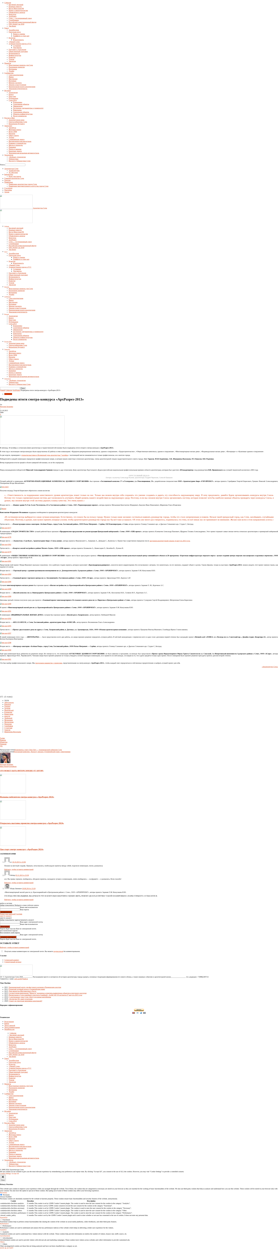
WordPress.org (9, 1029)
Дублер (11, 137)
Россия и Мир (9, 118)
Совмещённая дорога (16, 139)
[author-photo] (5, 762)
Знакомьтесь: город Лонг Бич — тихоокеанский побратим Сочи (38, 750)
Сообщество (8, 73)
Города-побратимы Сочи (18, 122)
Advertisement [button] (5, 1236)
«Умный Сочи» (14, 42)
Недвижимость (14, 53)
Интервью (12, 81)
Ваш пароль (24, 910)
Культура (12, 38)
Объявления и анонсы (17, 12)
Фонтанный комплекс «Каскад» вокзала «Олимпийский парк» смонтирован (42, 752)
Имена (11, 77)
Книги (11, 94)
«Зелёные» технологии (17, 157)
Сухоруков (8, 728)
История (7, 90)
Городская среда (15, 32)
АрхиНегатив (14, 30)
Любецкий (8, 718)
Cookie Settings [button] (5, 1173)
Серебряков (8, 726)
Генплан (7, 180)
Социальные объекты (21, 112)
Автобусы (12, 128)
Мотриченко (9, 722)
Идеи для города (15, 176)
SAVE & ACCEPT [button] (6, 1248)
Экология (12, 61)
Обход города (14, 135)
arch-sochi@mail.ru (21, 979)
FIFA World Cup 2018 (16, 24)
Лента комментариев (12, 1027)
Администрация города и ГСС (20, 44)
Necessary (6, 1195)
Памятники (8, 182)
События (7, 3)
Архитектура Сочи (11, 169)
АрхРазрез (12, 16)
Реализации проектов (17, 67)
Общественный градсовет (18, 51)
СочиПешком (14, 20)
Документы (17, 48)
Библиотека (8, 174)
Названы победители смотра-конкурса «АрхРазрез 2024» (27, 797)
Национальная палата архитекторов (22, 87)
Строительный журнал (12, 962)
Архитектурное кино (16, 120)
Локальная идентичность (18, 89)
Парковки (12, 147)
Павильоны (17, 110)
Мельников (8, 720)
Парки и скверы (19, 34)
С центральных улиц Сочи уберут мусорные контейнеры (30, 997)
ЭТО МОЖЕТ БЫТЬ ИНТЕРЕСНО (14, 771)
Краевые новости (15, 6)
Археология (13, 92)
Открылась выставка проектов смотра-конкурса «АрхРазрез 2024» (32, 823)
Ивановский (9, 710)
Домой (2, 390)
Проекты (7, 63)
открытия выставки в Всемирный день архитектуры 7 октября (44, 455)
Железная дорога (15, 130)
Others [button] (2, 1242)
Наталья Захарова (6, 407)
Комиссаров (8, 714)
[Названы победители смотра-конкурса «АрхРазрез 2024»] (13, 793)
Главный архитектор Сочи (14, 178)
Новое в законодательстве (18, 10)
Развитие (12, 57)
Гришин (7, 706)
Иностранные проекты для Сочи (21, 65)
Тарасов (7, 730)
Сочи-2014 (13, 100)
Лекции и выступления (17, 85)
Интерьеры (13, 69)
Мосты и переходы (16, 145)
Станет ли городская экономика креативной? (25, 1001)
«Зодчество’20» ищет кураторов (20, 999)
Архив (6, 192)
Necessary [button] (3, 1193)
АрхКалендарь (14, 170)
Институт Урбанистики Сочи (20, 161)
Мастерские (13, 79)
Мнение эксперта (15, 83)
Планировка (17, 102)
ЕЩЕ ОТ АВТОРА (36, 771)
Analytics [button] (3, 1230)
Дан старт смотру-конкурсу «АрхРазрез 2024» (22, 849)
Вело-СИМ (13, 132)
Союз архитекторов (16, 75)
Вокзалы (12, 133)
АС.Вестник (13, 172)
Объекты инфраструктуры (23, 114)
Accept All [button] (15, 1173)
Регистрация (9, 1022)
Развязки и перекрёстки (17, 143)
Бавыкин (7, 704)
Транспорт (8, 126)
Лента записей (9, 1025)
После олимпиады (20, 116)
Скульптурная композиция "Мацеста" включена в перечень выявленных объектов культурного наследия (47, 993)
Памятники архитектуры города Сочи (23, 184)
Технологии (8, 155)
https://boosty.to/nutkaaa (8, 766)
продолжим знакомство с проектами (48, 663)
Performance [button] (4, 1224)
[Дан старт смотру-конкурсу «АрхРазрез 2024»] (13, 845)
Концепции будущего (17, 124)
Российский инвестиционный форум (22, 22)
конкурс (7, 716)
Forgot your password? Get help (11, 914)
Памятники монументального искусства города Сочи (28, 186)
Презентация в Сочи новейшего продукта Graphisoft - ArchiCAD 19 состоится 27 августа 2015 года (45, 995)
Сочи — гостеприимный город (20, 18)
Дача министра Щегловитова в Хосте (22, 991)
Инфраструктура (15, 55)
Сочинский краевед (11, 960)
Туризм (11, 59)
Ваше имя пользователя (29, 907)
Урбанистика (13, 159)
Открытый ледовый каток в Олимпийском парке (27, 989)
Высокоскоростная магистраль (20, 141)
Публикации (13, 98)
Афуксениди (9, 702)
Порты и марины (15, 149)
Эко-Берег (12, 26)
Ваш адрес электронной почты (31, 922)
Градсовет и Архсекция (17, 49)
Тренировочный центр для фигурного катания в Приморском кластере (35, 987)
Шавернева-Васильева (12, 732)
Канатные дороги (15, 151)
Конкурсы (12, 14)
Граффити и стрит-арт (21, 36)
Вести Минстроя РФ (16, 8)
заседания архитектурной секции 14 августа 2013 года (170, 541)
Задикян (7, 708)
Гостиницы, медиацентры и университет (28, 108)
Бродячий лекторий (16, 5)
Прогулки (12, 96)
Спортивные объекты (21, 104)
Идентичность (18, 40)
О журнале (8, 188)
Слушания (17, 46)
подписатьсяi (58, 951)
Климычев (8, 712)
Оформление (18, 106)
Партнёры (8, 190)
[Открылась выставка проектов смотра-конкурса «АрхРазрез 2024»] (13, 819)
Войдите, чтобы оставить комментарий (18, 869)
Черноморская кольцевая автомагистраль (24, 153)
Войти (6, 1023)
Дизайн (11, 71)
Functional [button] (3, 1218)
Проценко (8, 724)
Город (6, 28)
